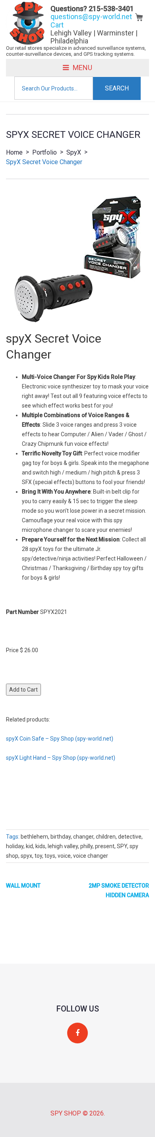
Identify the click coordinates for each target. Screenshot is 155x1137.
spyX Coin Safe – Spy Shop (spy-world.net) (59, 738)
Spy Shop (65, 1113)
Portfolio (44, 152)
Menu (82, 67)
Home (14, 152)
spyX (73, 152)
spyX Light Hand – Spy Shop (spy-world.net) (60, 758)
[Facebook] (77, 1033)
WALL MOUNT (23, 885)
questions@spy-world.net (91, 16)
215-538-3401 (111, 8)
